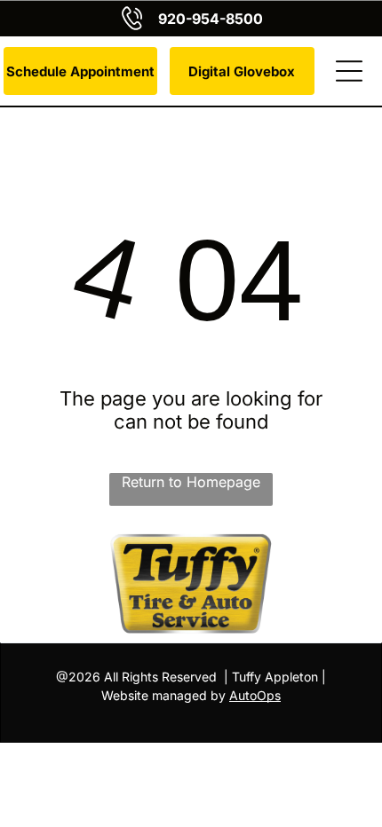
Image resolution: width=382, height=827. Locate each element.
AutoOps (255, 695)
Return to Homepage (191, 482)
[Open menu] (349, 71)
